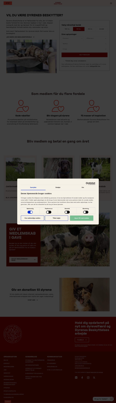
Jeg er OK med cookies (81, 218)
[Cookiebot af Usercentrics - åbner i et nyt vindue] (87, 183)
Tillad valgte (56, 218)
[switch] (48, 212)
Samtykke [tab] (33, 187)
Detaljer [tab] (58, 187)
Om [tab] (83, 187)
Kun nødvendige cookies (32, 218)
